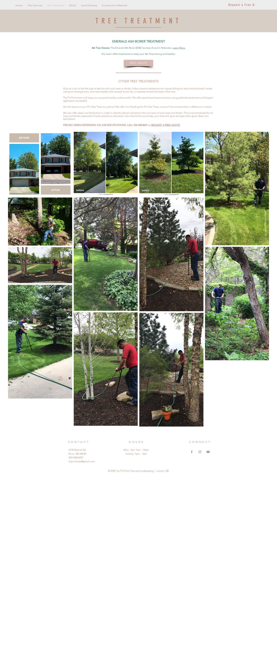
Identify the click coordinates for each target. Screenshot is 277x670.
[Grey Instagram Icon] (200, 452)
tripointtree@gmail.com (82, 461)
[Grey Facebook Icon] (192, 452)
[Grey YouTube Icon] (208, 452)
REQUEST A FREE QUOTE (165, 125)
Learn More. (179, 47)
